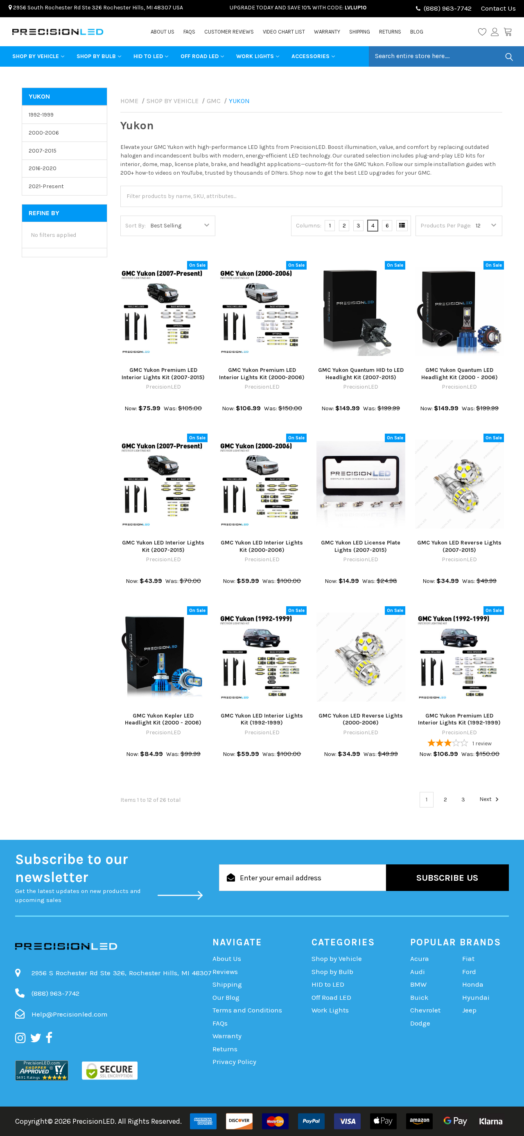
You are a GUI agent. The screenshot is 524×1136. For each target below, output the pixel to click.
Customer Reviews (229, 32)
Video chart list (284, 32)
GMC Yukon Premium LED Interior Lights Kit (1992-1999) (459, 719)
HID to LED (148, 56)
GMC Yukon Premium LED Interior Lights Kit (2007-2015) (163, 374)
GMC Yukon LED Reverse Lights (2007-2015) (459, 546)
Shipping (359, 32)
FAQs (189, 32)
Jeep (469, 1010)
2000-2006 (44, 132)
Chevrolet (425, 1010)
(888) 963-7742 (448, 8)
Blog (416, 32)
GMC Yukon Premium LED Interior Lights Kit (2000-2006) (262, 374)
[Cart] (508, 31)
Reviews (225, 971)
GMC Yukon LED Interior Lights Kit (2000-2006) (262, 546)
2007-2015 (42, 150)
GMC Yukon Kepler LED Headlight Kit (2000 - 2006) (163, 719)
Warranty (327, 32)
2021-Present (46, 186)
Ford (469, 971)
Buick (419, 997)
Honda (472, 984)
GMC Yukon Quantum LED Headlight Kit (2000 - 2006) (459, 374)
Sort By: (135, 225)
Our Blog (225, 997)
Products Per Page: (445, 225)
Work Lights (255, 56)
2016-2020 (42, 168)
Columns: (308, 225)
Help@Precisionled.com (70, 1014)
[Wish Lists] (484, 31)
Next (486, 799)
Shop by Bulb (96, 56)
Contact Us (497, 8)
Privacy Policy (234, 1061)
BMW (418, 984)
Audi (417, 971)
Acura (419, 958)
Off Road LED (200, 56)
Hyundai (476, 997)
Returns (390, 32)
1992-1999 (41, 114)
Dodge (420, 1023)
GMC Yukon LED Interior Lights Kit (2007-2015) (163, 546)
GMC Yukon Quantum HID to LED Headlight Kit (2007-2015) (361, 374)
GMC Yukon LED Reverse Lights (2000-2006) (360, 719)
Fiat (468, 958)
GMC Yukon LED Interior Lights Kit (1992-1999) (262, 719)
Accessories (310, 56)
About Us (162, 32)
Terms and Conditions (247, 1010)
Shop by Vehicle (35, 56)
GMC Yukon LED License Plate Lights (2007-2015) (360, 546)
